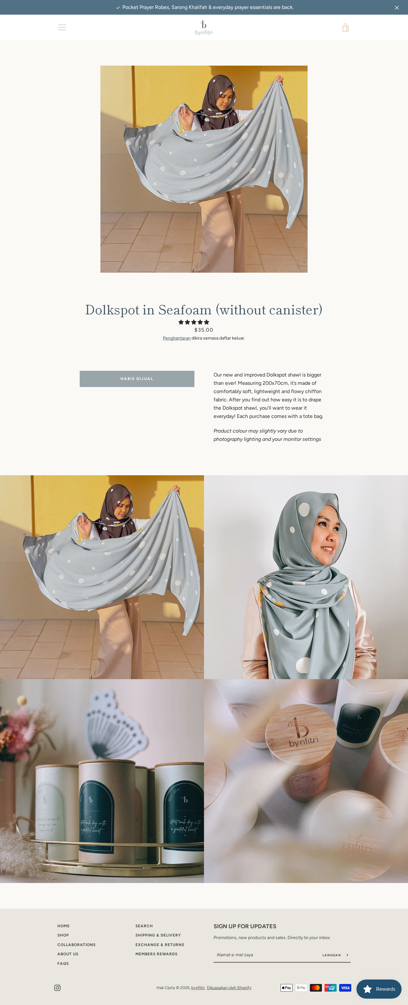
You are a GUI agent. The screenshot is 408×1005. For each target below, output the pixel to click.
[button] (194, 322)
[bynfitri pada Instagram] (57, 987)
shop (63, 935)
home (63, 926)
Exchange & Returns (159, 945)
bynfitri (198, 987)
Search (144, 926)
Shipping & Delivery (158, 935)
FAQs (63, 963)
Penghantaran (177, 338)
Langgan (332, 955)
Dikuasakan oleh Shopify (229, 987)
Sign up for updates (245, 926)
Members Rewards (156, 954)
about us (67, 954)
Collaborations (76, 945)
